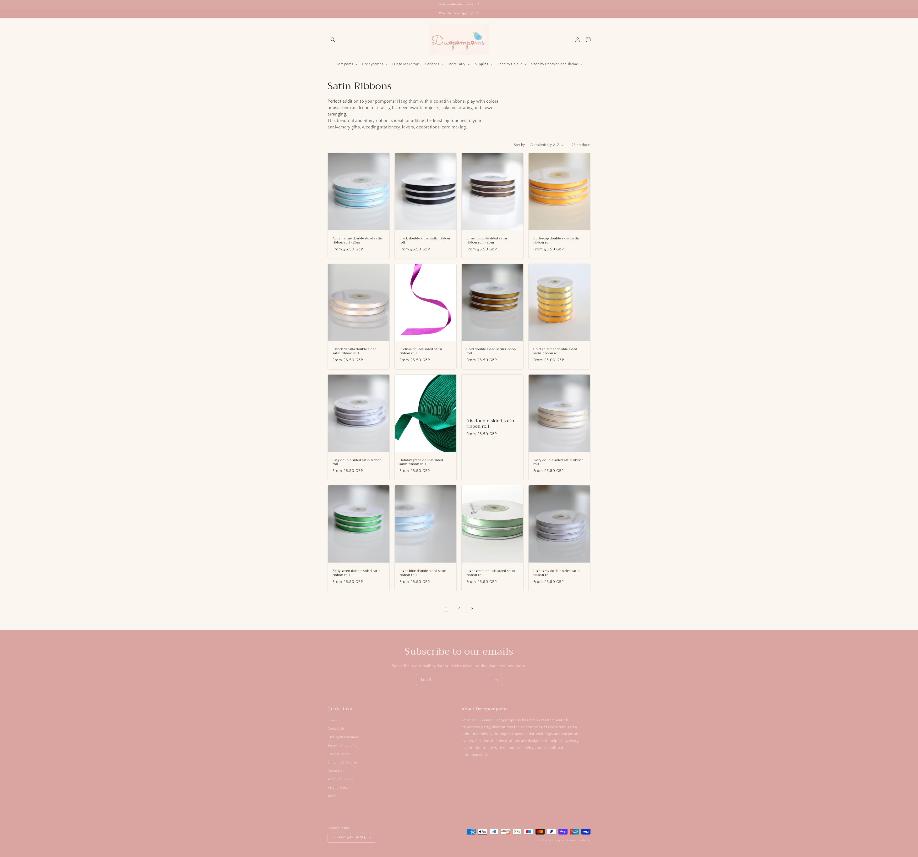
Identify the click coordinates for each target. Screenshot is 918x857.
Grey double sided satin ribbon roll (357, 462)
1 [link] (446, 608)
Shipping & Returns (343, 762)
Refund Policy (338, 788)
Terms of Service (340, 779)
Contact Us (336, 729)
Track (332, 796)
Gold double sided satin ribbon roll (491, 351)
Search (333, 720)
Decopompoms (556, 840)
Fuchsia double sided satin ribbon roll (420, 351)
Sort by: (520, 145)
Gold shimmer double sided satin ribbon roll (555, 351)
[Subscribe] (496, 679)
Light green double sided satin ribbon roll (490, 573)
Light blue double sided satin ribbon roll (422, 573)
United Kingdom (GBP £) (350, 837)
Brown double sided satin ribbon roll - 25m (486, 241)
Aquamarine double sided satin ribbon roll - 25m (357, 241)
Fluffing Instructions (343, 737)
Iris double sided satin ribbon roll (490, 423)
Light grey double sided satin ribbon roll (556, 573)
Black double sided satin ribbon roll (424, 241)
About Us (335, 771)
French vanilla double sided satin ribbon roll (355, 351)
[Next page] (472, 608)
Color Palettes (338, 754)
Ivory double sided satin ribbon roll (558, 462)
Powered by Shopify (578, 840)
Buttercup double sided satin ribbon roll (556, 241)
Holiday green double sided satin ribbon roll (421, 462)
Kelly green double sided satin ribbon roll (357, 573)
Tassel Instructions (342, 745)
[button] (333, 39)
